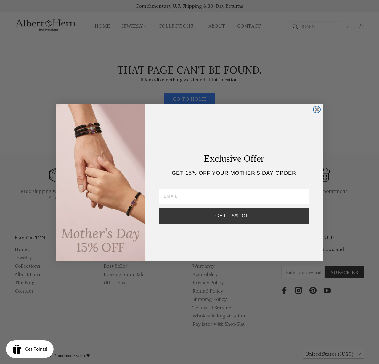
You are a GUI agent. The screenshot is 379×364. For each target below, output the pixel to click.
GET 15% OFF (234, 215)
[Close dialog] (316, 109)
